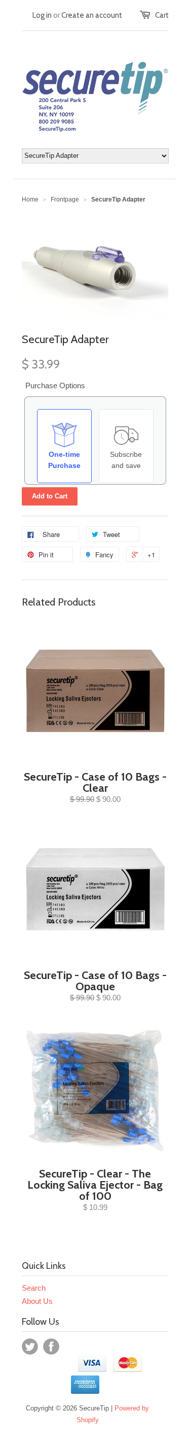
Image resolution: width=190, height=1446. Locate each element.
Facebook (51, 1346)
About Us (37, 1301)
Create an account (91, 15)
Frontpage (65, 199)
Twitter (30, 1346)
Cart (162, 15)
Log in (42, 15)
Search (34, 1288)
